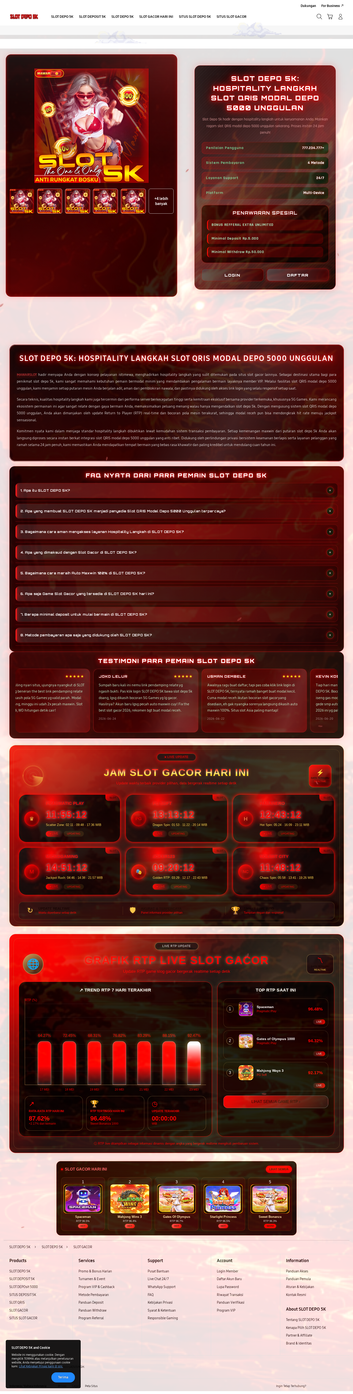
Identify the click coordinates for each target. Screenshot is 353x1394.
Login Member (227, 1271)
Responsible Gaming (163, 1318)
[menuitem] (62, 17)
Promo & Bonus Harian (95, 1271)
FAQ (151, 1295)
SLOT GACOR (18, 1310)
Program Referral (91, 1318)
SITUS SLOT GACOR (23, 1318)
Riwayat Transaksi (230, 1295)
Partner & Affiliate (299, 1335)
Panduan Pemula (298, 1279)
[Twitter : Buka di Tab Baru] (322, 1386)
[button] (330, 17)
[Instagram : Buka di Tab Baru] (331, 1386)
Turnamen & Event (92, 1279)
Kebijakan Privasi (160, 1303)
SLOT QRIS (17, 1303)
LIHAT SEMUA (279, 1169)
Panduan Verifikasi (230, 1303)
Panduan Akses (297, 1271)
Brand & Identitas (298, 1343)
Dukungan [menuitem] (308, 6)
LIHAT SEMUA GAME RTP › (275, 1102)
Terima (63, 1377)
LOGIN (232, 275)
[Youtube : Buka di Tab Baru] (341, 1386)
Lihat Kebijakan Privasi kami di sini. (41, 1366)
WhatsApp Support (162, 1287)
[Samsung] (24, 16)
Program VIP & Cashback (97, 1287)
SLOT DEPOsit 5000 (23, 1287)
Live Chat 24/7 (158, 1279)
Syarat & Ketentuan (162, 1310)
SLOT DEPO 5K (19, 1271)
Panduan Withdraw (93, 1310)
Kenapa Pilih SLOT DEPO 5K (306, 1328)
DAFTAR (298, 275)
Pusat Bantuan (158, 1271)
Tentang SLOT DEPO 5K (302, 1320)
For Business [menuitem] (330, 6)
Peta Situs (91, 1386)
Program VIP (226, 1310)
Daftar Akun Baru (229, 1279)
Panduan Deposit (91, 1303)
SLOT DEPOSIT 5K (22, 1279)
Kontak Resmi (296, 1295)
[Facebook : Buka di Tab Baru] (313, 1386)
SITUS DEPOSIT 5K (22, 1295)
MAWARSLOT (27, 374)
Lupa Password (228, 1287)
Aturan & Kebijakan (300, 1287)
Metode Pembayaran (94, 1295)
